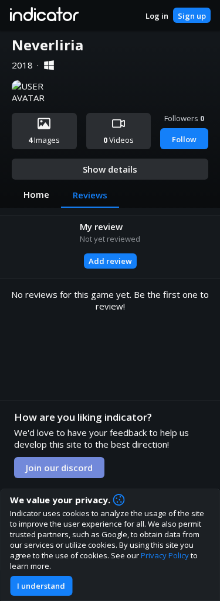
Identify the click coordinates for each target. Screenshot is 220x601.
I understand (41, 586)
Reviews (90, 195)
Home (36, 194)
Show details (110, 169)
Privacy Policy (165, 555)
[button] (43, 15)
